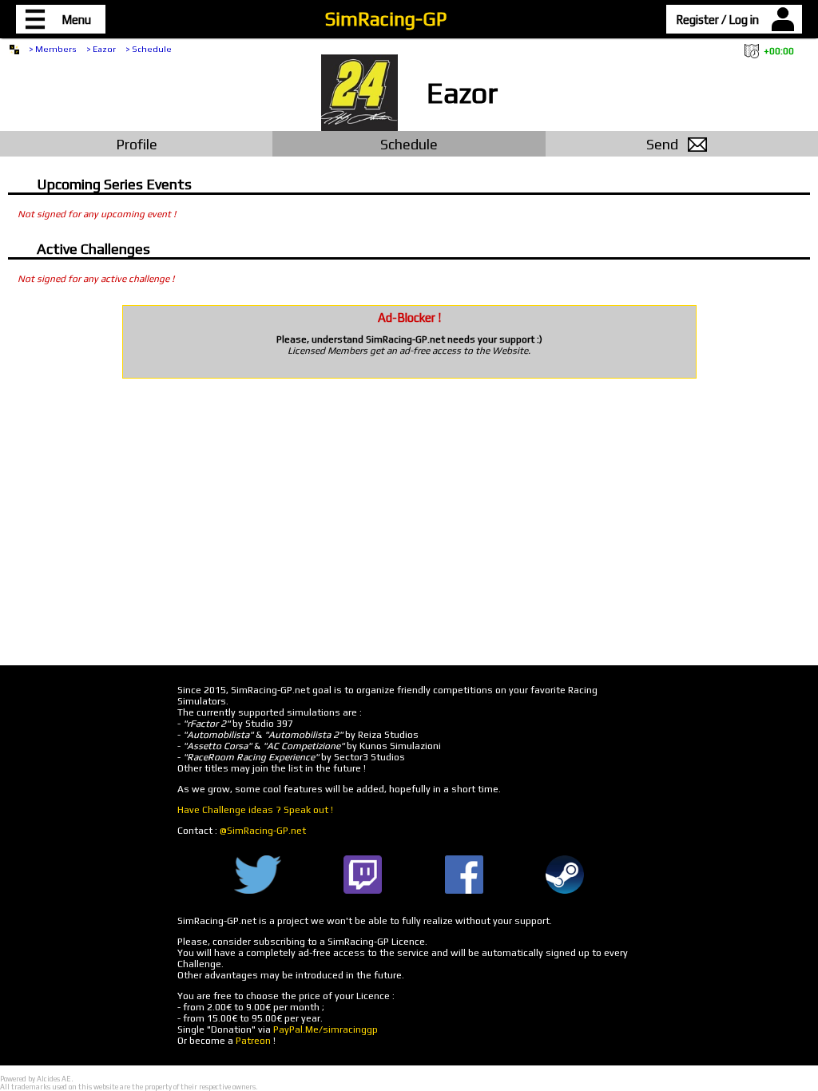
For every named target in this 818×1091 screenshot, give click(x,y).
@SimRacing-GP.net (263, 830)
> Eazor (101, 49)
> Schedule (148, 49)
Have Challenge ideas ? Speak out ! (255, 809)
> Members (53, 49)
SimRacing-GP (386, 19)
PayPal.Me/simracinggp (325, 1029)
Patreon (253, 1040)
